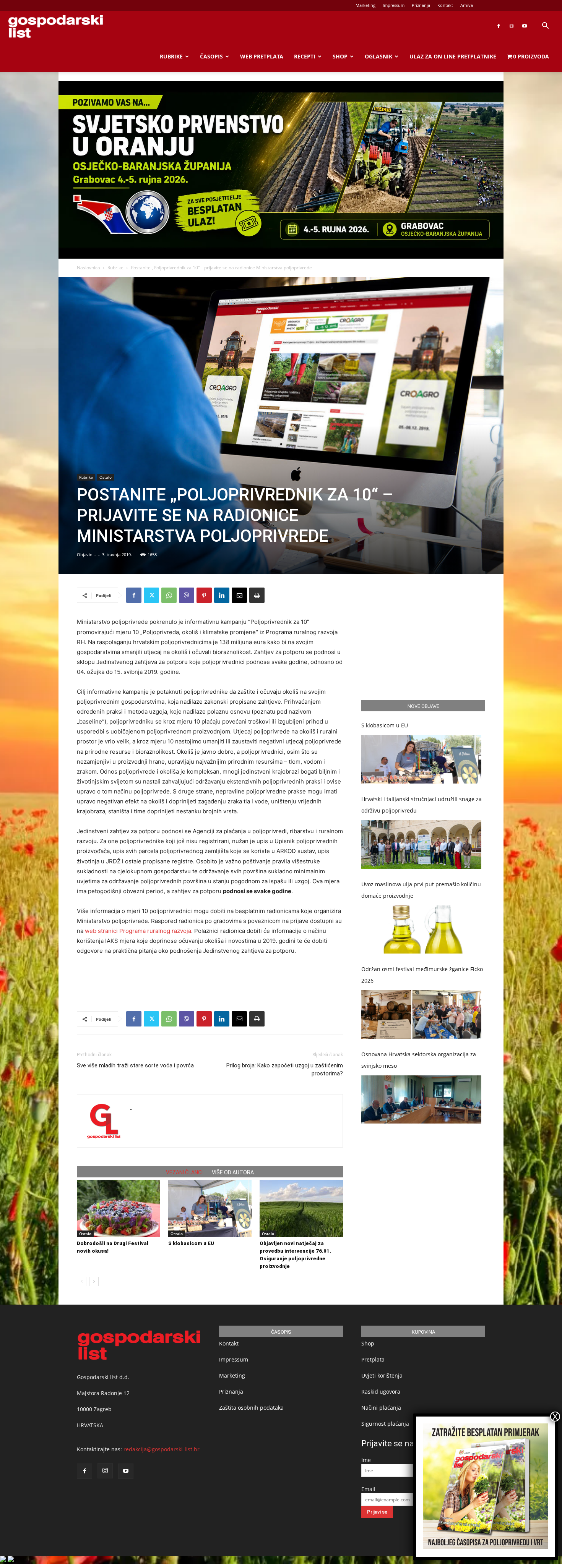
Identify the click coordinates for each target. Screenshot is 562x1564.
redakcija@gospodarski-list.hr (161, 1449)
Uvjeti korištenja (382, 1375)
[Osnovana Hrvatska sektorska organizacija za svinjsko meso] (421, 1099)
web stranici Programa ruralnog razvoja (138, 930)
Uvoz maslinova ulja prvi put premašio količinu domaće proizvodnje (421, 890)
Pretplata (373, 1359)
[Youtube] (524, 26)
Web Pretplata (261, 56)
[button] (545, 26)
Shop (340, 56)
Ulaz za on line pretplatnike (452, 56)
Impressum (393, 5)
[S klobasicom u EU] (210, 1208)
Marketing (365, 5)
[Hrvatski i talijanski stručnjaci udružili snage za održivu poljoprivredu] (421, 844)
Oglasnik (378, 56)
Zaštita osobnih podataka (251, 1407)
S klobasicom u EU (191, 1243)
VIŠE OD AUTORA (233, 1172)
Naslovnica (88, 267)
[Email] (239, 595)
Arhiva (466, 5)
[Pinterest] (204, 595)
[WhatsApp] (169, 595)
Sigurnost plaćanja (385, 1423)
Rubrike (171, 56)
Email (368, 1489)
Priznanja (421, 5)
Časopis (211, 56)
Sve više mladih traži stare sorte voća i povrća (135, 1065)
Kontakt (445, 5)
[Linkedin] (221, 595)
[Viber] (186, 595)
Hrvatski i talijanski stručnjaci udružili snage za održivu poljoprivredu (421, 804)
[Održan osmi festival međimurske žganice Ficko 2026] (421, 1014)
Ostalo (105, 477)
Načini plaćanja (381, 1407)
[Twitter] (151, 595)
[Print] (257, 595)
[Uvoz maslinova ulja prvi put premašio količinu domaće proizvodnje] (421, 929)
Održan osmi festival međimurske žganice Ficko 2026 (422, 974)
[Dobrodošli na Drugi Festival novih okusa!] (118, 1208)
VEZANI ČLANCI (184, 1172)
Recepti (304, 56)
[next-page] (94, 1281)
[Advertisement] (209, 977)
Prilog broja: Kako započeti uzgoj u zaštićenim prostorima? (284, 1069)
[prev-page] (81, 1281)
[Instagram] (511, 26)
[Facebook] (498, 26)
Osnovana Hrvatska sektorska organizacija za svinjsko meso (418, 1060)
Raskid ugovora (380, 1391)
